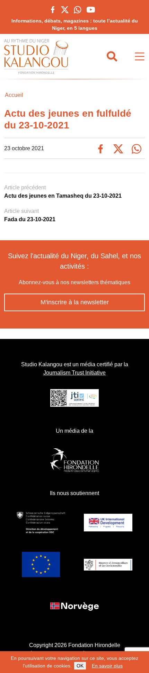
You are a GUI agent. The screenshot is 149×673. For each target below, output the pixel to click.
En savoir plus (107, 665)
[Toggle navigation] (139, 56)
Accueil (14, 95)
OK (80, 665)
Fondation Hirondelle (94, 645)
